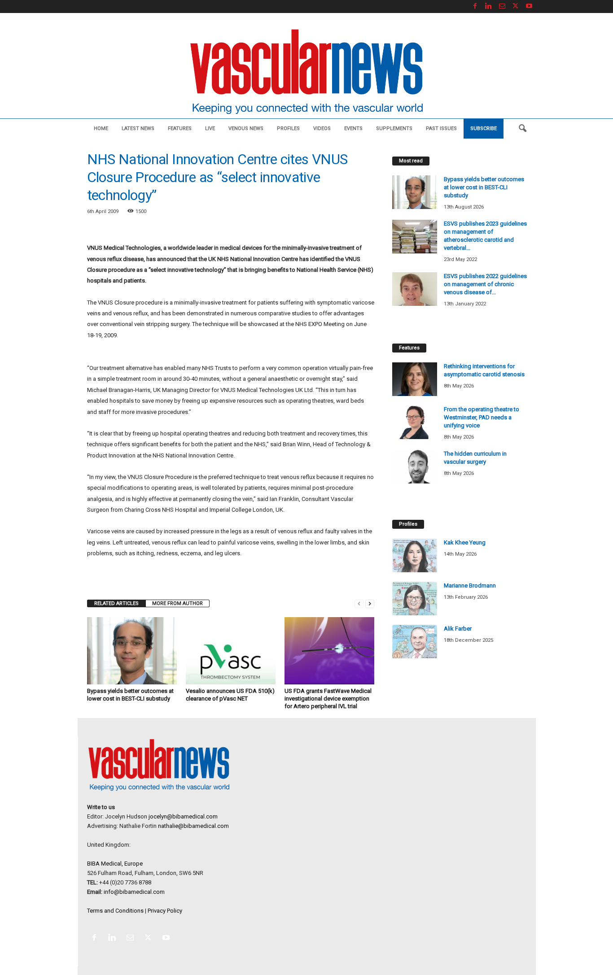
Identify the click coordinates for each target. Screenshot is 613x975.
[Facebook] (475, 6)
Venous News (245, 128)
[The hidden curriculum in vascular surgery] (414, 466)
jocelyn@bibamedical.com (183, 816)
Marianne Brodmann (470, 585)
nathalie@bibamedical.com (193, 826)
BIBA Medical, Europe (115, 863)
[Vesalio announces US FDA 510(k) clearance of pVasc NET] (231, 650)
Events (353, 128)
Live (210, 128)
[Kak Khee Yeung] (414, 555)
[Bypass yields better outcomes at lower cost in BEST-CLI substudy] (132, 650)
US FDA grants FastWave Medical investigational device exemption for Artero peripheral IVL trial (328, 698)
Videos (322, 128)
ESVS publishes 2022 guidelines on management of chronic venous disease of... (485, 284)
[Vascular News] (306, 72)
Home (101, 128)
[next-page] (369, 603)
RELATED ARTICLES (116, 603)
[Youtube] (529, 6)
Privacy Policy (165, 910)
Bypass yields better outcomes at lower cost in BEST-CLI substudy (484, 187)
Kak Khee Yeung (465, 542)
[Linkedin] (488, 6)
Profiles (288, 128)
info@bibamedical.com (134, 891)
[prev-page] (359, 603)
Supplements (394, 128)
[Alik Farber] (414, 641)
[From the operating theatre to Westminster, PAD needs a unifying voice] (414, 422)
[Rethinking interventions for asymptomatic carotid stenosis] (414, 379)
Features (180, 128)
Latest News (138, 128)
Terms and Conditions (115, 910)
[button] (522, 129)
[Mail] (502, 6)
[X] (515, 6)
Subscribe (483, 128)
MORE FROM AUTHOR (177, 603)
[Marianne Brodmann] (414, 598)
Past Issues (441, 128)
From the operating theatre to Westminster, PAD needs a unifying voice (481, 417)
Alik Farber (458, 628)
